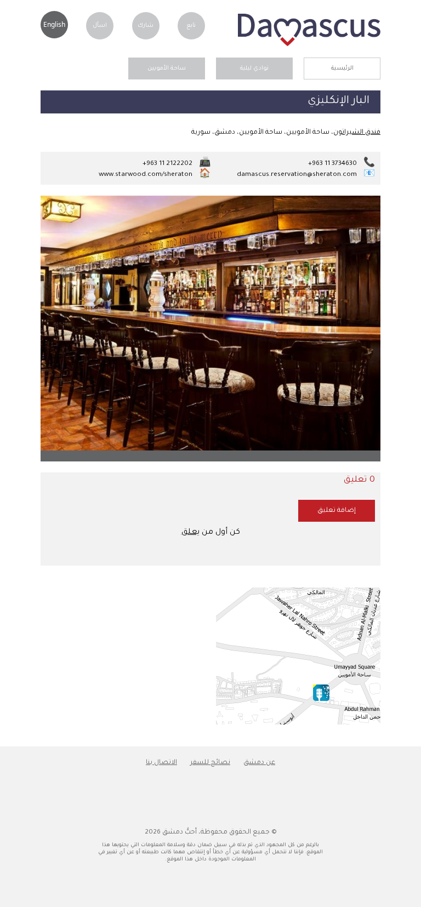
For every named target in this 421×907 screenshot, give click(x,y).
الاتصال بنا (161, 763)
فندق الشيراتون (356, 132)
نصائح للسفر (210, 763)
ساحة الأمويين (166, 68)
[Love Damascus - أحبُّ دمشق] (309, 45)
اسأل (100, 25)
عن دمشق (259, 763)
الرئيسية (342, 68)
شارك (145, 25)
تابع (191, 25)
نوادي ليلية (254, 68)
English (54, 24)
